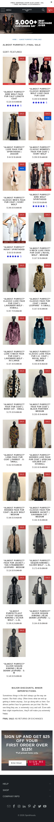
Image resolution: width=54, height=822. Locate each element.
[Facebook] (14, 806)
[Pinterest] (29, 806)
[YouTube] (45, 806)
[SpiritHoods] (27, 10)
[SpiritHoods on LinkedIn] (24, 806)
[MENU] (1, 10)
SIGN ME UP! (36, 763)
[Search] (43, 10)
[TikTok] (34, 806)
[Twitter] (40, 806)
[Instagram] (19, 806)
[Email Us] (9, 806)
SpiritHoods (30, 815)
